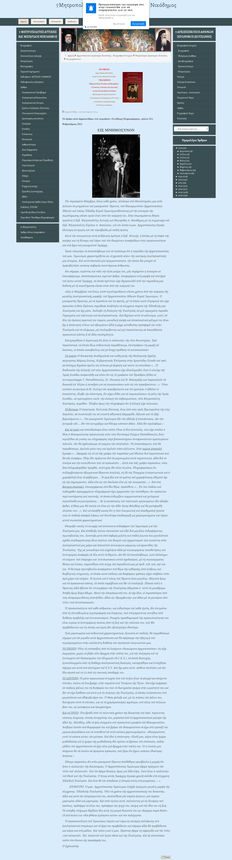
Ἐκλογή (180, 76)
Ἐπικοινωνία (56, 21)
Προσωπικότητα (28, 50)
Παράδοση (26, 155)
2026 (179, 148)
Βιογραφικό (26, 45)
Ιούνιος (182, 157)
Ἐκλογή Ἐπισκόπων (186, 82)
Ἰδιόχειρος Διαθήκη (186, 55)
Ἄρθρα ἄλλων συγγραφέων (33, 232)
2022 (179, 185)
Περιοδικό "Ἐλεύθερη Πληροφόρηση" (37, 217)
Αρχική (23, 21)
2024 (179, 179)
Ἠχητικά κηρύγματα (30, 71)
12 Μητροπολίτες (28, 227)
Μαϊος (181, 160)
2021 (178, 189)
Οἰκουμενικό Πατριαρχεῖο (33, 113)
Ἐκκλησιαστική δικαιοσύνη (33, 97)
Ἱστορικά (181, 87)
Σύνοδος (25, 128)
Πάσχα (24, 175)
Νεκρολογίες (27, 61)
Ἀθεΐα (24, 196)
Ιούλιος (182, 154)
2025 (179, 176)
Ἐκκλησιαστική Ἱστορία (32, 102)
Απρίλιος (182, 163)
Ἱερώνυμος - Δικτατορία (188, 92)
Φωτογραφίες (27, 66)
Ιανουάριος (183, 173)
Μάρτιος (182, 167)
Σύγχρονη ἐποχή (29, 186)
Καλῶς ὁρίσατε (38, 21)
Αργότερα (119, 23)
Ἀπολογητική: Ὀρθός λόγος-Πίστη (37, 201)
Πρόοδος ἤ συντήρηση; (32, 191)
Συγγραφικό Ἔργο (185, 113)
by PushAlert (92, 26)
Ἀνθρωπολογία (28, 144)
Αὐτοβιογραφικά (185, 61)
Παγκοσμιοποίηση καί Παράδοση (37, 160)
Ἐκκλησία (26, 123)
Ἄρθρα (24, 87)
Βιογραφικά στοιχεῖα (186, 45)
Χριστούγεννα (28, 170)
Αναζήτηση (72, 21)
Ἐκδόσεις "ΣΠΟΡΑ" (29, 207)
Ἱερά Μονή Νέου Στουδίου (33, 212)
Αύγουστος (183, 151)
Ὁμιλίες (180, 102)
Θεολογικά (26, 139)
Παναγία (25, 181)
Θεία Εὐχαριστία (29, 149)
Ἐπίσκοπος (26, 134)
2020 (179, 192)
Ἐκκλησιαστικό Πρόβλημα (33, 92)
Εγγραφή (138, 23)
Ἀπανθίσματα (27, 237)
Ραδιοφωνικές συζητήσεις (32, 82)
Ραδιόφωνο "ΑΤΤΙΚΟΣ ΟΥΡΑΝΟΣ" (36, 76)
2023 (179, 182)
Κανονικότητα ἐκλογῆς (31, 55)
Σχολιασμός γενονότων (32, 118)
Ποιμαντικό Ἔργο (185, 97)
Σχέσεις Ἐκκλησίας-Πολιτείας (35, 108)
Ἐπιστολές (182, 118)
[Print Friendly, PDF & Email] (166, 857)
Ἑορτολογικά (28, 165)
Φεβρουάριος (184, 170)
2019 (178, 195)
